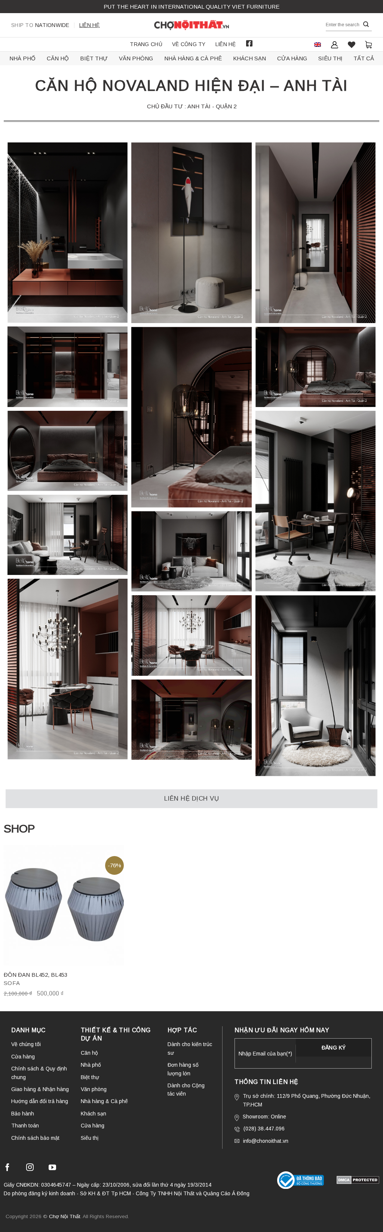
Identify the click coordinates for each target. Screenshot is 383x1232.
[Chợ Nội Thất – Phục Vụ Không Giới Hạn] (191, 25)
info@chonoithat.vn (265, 1141)
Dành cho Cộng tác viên (186, 1089)
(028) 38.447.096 (264, 1129)
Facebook (249, 43)
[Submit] (366, 24)
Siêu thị (330, 58)
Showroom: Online (264, 1117)
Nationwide (40, 25)
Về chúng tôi (26, 1044)
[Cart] (368, 44)
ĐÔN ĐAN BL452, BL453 (35, 975)
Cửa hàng (292, 58)
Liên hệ (89, 25)
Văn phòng (136, 58)
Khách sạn (249, 58)
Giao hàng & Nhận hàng (40, 1089)
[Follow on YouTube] (52, 1168)
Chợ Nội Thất (64, 1216)
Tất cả (363, 58)
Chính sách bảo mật (35, 1138)
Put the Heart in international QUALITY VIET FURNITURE (191, 6)
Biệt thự (94, 58)
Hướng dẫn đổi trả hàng (39, 1101)
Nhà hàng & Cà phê (193, 58)
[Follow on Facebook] (7, 1168)
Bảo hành (22, 1114)
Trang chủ (146, 44)
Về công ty (189, 44)
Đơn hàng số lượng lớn (183, 1069)
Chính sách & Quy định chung (39, 1073)
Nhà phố (22, 58)
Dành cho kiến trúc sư (190, 1048)
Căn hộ (58, 58)
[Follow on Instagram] (30, 1168)
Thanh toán (25, 1126)
